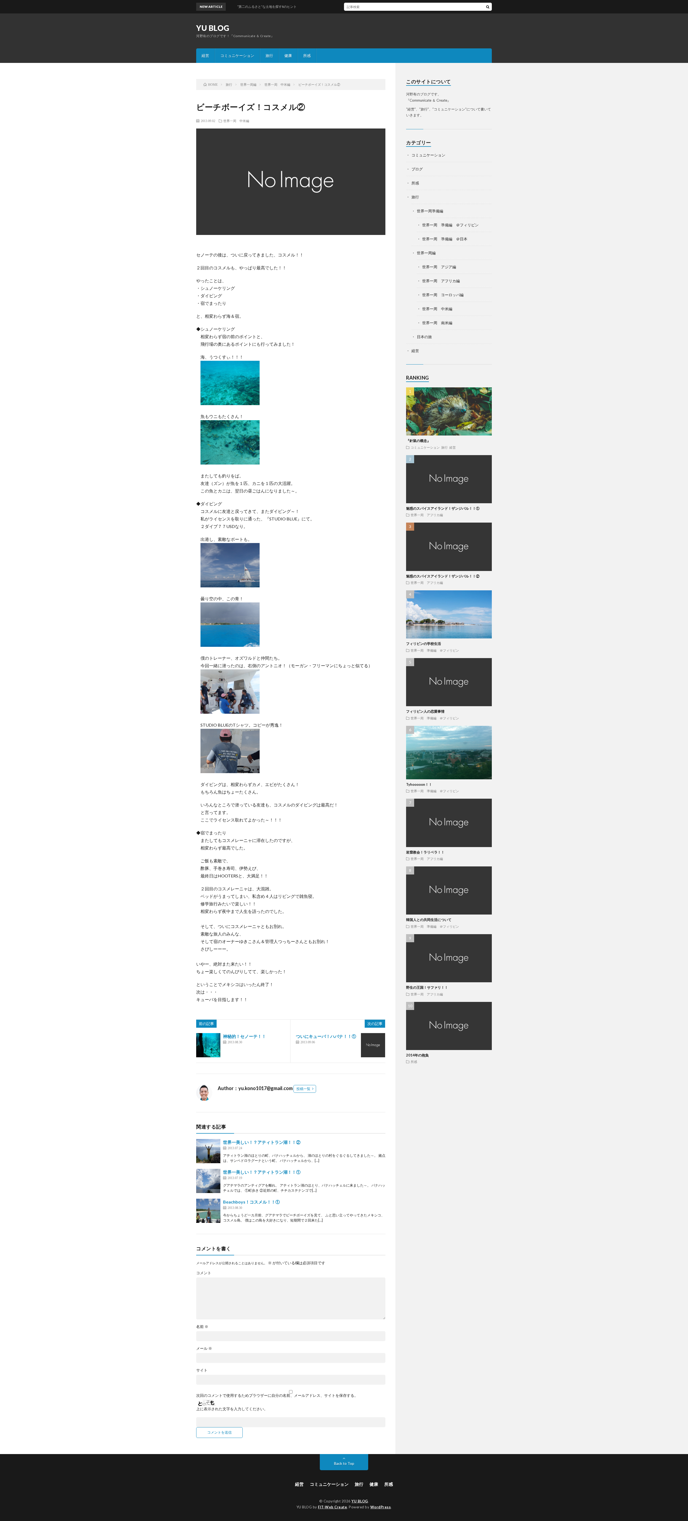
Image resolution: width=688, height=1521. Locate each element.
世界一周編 (426, 253)
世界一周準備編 (430, 211)
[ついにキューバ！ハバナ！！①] (373, 1045)
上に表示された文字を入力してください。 (232, 1409)
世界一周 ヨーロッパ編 (443, 294)
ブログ (417, 169)
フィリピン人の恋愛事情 (425, 711)
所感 (307, 55)
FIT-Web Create (332, 1507)
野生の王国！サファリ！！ (427, 987)
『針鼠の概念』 (418, 440)
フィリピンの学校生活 (423, 643)
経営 (205, 55)
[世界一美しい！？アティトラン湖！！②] (208, 1151)
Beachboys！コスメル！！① (251, 1201)
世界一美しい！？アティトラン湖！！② (261, 1142)
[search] (488, 7)
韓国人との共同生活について (429, 919)
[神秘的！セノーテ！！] (208, 1045)
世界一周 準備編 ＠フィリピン (450, 225)
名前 (202, 1327)
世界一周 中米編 (236, 120)
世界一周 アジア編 (439, 267)
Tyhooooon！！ (419, 784)
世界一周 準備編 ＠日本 (444, 239)
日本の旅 (424, 336)
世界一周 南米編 (437, 322)
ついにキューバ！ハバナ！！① (326, 1036)
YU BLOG (213, 28)
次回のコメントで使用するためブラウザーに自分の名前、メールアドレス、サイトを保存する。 (277, 1395)
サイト (201, 1370)
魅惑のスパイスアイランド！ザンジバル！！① (442, 508)
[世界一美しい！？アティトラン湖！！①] (208, 1181)
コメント (203, 1273)
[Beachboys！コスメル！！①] (208, 1211)
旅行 (269, 55)
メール (204, 1348)
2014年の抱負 (417, 1055)
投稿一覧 (303, 1089)
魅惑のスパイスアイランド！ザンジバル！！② (442, 576)
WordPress (380, 1507)
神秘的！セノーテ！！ (244, 1036)
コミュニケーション (237, 55)
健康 (288, 55)
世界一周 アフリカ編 (441, 281)
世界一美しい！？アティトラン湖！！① (261, 1171)
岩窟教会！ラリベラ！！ (425, 852)
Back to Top (344, 1463)
